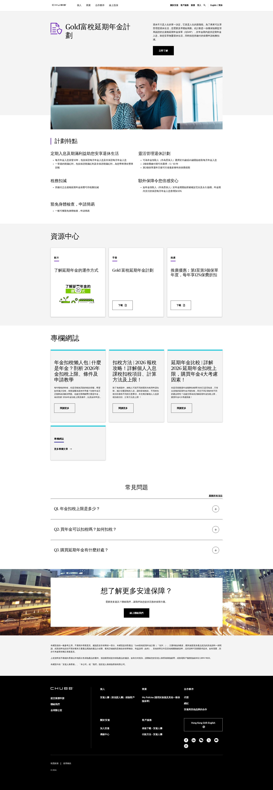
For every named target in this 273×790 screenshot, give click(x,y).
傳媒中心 (104, 734)
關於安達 (174, 5)
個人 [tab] (79, 5)
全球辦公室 (56, 710)
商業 (144, 689)
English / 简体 (216, 5)
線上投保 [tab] (113, 5)
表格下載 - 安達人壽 (152, 728)
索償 (193, 5)
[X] (209, 740)
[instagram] (186, 746)
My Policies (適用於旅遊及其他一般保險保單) (161, 699)
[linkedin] (194, 740)
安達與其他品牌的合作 (195, 709)
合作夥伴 (189, 689)
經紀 (186, 703)
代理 (186, 697)
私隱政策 (55, 763)
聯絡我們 (55, 704)
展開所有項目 (216, 496)
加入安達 (104, 728)
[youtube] (216, 740)
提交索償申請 (57, 698)
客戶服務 (185, 5)
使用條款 (67, 763)
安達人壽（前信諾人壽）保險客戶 (117, 697)
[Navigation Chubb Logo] (59, 6)
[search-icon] (204, 6)
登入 (199, 5)
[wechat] (201, 740)
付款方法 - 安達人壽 (152, 734)
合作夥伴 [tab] (99, 5)
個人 (102, 689)
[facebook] (186, 740)
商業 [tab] (88, 5)
